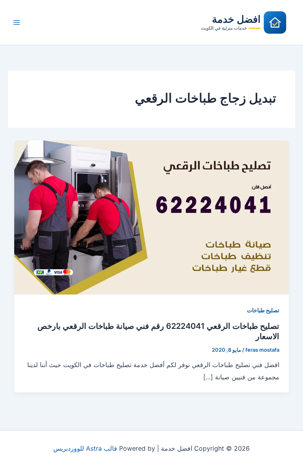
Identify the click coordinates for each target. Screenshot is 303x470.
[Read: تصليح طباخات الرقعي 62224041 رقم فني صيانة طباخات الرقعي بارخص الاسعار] (151, 217)
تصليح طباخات (263, 310)
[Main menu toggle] (16, 22)
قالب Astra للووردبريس (85, 448)
